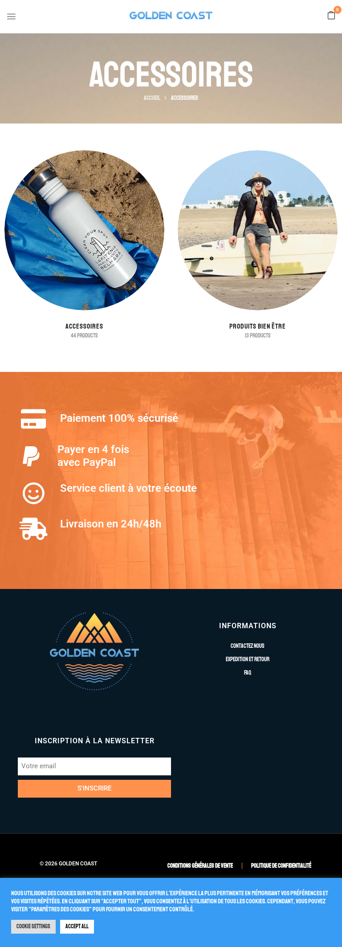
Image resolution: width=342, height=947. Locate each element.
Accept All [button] (77, 926)
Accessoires (84, 326)
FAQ (247, 672)
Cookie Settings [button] (33, 926)
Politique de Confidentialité (281, 865)
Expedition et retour (247, 659)
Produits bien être (257, 326)
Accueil (152, 98)
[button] (331, 16)
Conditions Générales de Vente (200, 865)
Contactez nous (248, 646)
